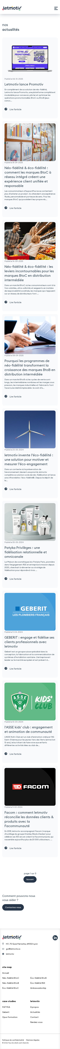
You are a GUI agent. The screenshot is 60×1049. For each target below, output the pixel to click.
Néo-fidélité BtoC (10, 978)
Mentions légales (32, 1040)
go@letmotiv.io (13, 949)
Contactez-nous (13, 907)
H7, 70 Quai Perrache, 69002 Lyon (22, 944)
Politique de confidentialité (13, 1040)
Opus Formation (9, 1017)
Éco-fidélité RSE (37, 983)
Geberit (5, 1012)
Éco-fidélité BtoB (38, 978)
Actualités (35, 1012)
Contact (34, 1017)
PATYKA (6, 1007)
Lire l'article (15, 109)
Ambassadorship (38, 988)
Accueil (5, 973)
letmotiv (10, 954)
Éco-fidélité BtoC (10, 988)
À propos (34, 1007)
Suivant (30, 879)
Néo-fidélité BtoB (10, 983)
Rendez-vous (36, 1022)
